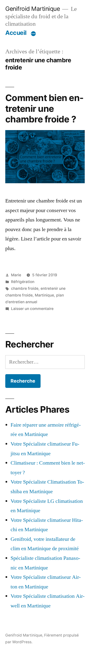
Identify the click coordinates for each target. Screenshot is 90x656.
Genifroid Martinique (32, 8)
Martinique (44, 295)
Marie (16, 275)
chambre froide (24, 288)
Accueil (16, 32)
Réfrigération (22, 281)
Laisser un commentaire (32, 308)
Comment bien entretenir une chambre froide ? (44, 108)
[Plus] (33, 34)
